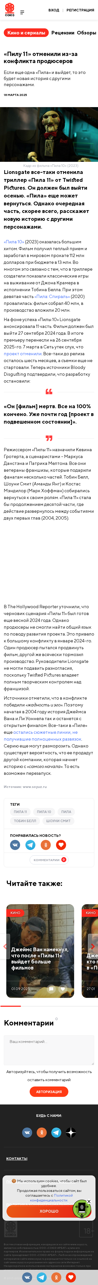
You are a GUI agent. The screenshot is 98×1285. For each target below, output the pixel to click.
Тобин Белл (25, 821)
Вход (53, 10)
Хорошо (49, 1211)
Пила (66, 812)
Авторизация (49, 1092)
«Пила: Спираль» (52, 296)
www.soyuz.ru (35, 787)
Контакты (16, 1159)
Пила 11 (20, 812)
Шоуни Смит (58, 821)
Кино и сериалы (26, 32)
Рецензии (62, 32)
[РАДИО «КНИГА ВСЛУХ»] (82, 1208)
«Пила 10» (14, 241)
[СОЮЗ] (11, 1228)
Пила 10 (44, 812)
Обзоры (86, 32)
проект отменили (23, 353)
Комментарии (49, 860)
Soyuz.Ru (10, 9)
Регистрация (80, 10)
